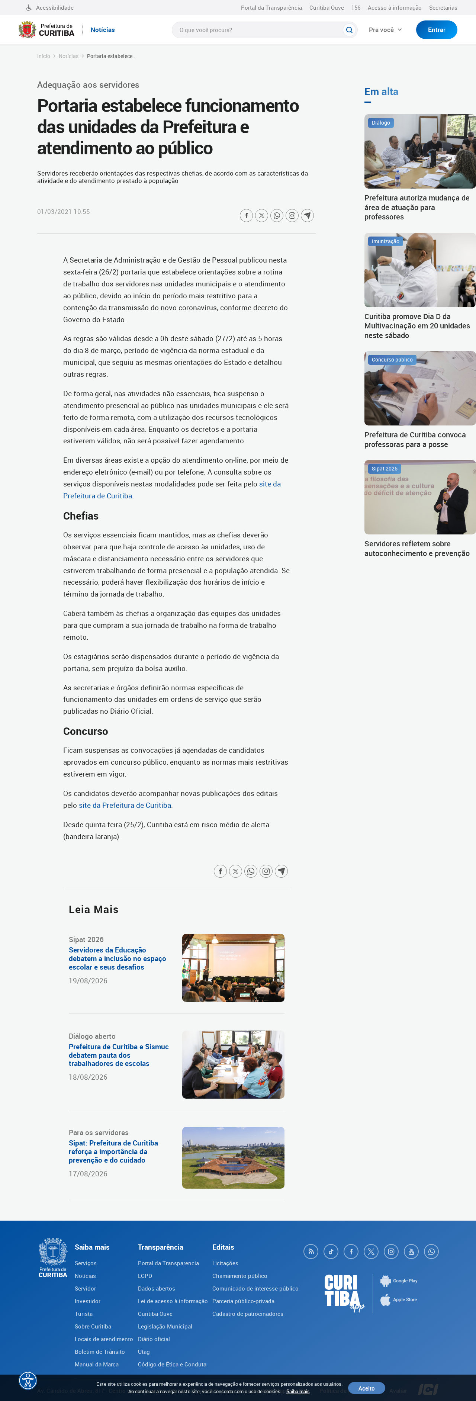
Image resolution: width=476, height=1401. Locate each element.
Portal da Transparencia (168, 1263)
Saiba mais (298, 1391)
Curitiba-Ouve (326, 7)
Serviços (86, 1263)
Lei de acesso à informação (173, 1301)
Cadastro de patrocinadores (247, 1313)
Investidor (87, 1301)
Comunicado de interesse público (255, 1288)
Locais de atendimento (104, 1339)
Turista (84, 1313)
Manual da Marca (97, 1364)
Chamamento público (239, 1275)
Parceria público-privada (243, 1301)
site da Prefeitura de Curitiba (125, 805)
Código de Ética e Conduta (172, 1364)
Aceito (366, 1388)
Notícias (68, 56)
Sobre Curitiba (93, 1326)
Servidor (85, 1288)
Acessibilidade (55, 7)
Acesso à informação (395, 7)
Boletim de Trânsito (100, 1351)
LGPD (145, 1275)
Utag (144, 1351)
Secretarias (443, 7)
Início (43, 56)
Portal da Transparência (271, 7)
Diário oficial (154, 1339)
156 (355, 7)
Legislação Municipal (165, 1326)
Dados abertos (156, 1288)
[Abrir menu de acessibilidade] (28, 1380)
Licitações (225, 1263)
